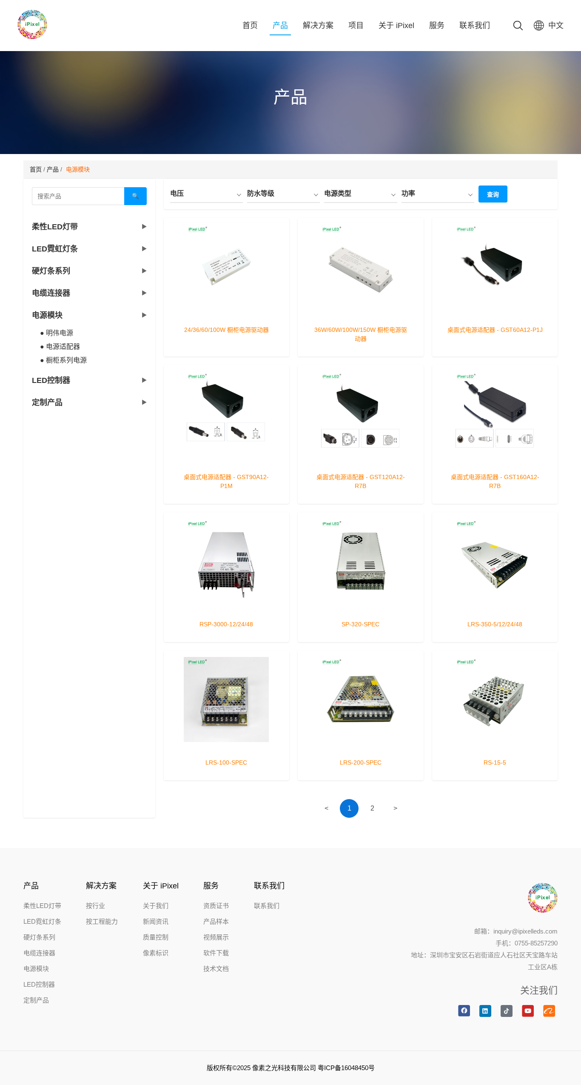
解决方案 (318, 25)
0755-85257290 (536, 943)
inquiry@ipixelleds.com (525, 931)
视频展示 (216, 937)
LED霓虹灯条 (42, 921)
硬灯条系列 (39, 937)
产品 (280, 25)
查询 (493, 194)
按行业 (95, 905)
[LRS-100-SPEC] (226, 747)
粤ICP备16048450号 (346, 1067)
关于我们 (155, 905)
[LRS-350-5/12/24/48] (495, 608)
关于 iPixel (396, 25)
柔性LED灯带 (42, 905)
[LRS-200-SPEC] (360, 747)
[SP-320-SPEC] (360, 608)
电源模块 (36, 968)
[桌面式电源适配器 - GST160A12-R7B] (495, 461)
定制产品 (36, 1000)
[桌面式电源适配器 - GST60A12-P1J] (495, 314)
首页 (250, 25)
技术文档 (216, 968)
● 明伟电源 (56, 333)
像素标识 (155, 953)
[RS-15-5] (495, 747)
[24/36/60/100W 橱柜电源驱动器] (226, 314)
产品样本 (216, 921)
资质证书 (216, 905)
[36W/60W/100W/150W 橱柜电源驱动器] (360, 314)
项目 (356, 25)
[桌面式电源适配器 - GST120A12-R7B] (360, 461)
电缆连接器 (39, 953)
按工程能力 (102, 921)
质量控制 (155, 937)
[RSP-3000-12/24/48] (226, 608)
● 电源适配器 (60, 346)
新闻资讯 (155, 921)
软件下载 (216, 953)
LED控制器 (39, 984)
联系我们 (474, 25)
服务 (436, 25)
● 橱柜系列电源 (63, 360)
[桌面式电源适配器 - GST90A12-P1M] (226, 461)
